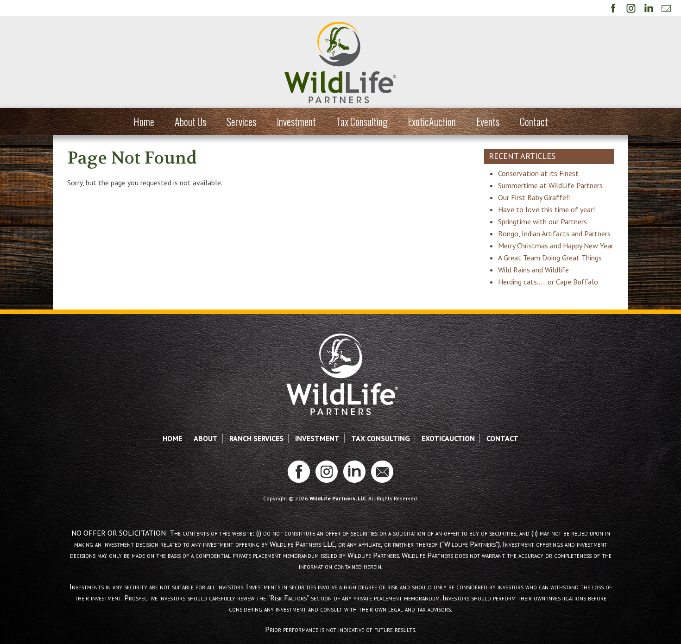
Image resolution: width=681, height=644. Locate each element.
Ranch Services (256, 438)
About (206, 438)
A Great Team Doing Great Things (550, 257)
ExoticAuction (432, 121)
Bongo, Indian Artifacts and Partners (554, 233)
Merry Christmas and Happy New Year (555, 245)
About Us (190, 121)
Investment (296, 121)
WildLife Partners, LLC (337, 498)
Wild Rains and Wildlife (533, 269)
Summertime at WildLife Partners (550, 185)
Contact (534, 121)
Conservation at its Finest (538, 173)
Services (241, 121)
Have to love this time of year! (546, 209)
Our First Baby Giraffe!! (534, 197)
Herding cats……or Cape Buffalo (548, 281)
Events (487, 121)
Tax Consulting (361, 121)
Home (143, 121)
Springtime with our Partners (542, 221)
